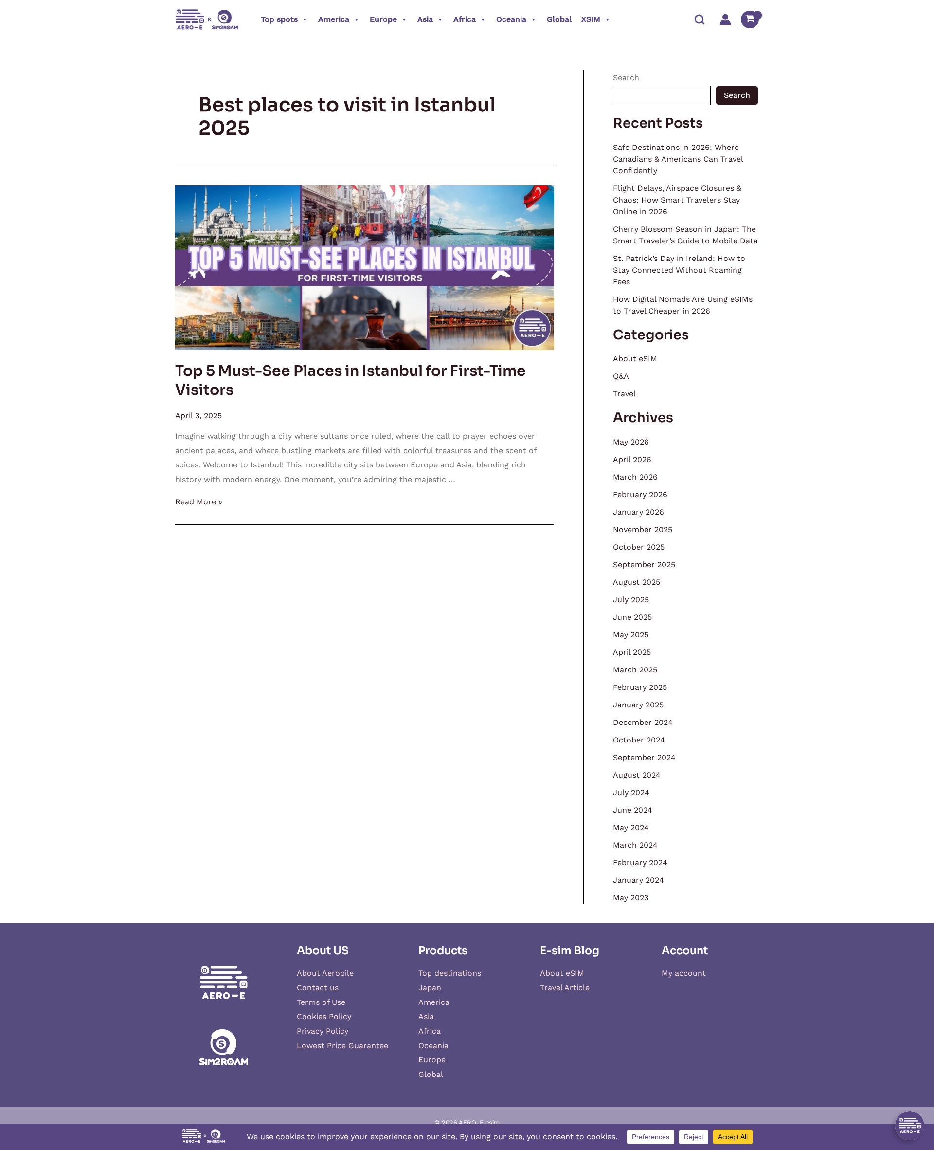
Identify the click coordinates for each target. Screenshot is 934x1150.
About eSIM (635, 358)
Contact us (318, 987)
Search (626, 77)
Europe (383, 19)
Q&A (621, 376)
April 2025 (632, 652)
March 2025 (635, 669)
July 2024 (631, 792)
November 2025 (642, 529)
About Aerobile (325, 973)
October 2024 (639, 739)
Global (559, 19)
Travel (624, 393)
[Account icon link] (725, 19)
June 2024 (632, 810)
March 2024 (635, 845)
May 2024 (631, 827)
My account (684, 973)
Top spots (279, 19)
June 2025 (632, 617)
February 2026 (640, 494)
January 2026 (638, 512)
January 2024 (638, 880)
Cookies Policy (324, 1016)
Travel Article (565, 987)
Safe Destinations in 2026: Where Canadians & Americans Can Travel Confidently (678, 159)
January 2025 (638, 704)
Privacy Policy (322, 1031)
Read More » (198, 501)
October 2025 (639, 547)
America (333, 19)
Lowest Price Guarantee (342, 1045)
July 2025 (631, 599)
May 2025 (630, 634)
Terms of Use (321, 1002)
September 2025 (644, 564)
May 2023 (630, 897)
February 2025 (640, 687)
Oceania (511, 19)
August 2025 (636, 582)
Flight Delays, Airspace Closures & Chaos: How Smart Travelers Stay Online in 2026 (677, 200)
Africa (464, 19)
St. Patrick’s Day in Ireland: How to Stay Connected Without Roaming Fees (679, 270)
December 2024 (643, 722)
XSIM (590, 19)
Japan (429, 987)
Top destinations (449, 973)
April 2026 (632, 459)
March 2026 (635, 477)
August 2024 (637, 774)
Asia (425, 19)
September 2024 (644, 757)
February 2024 (640, 862)
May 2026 (631, 441)
